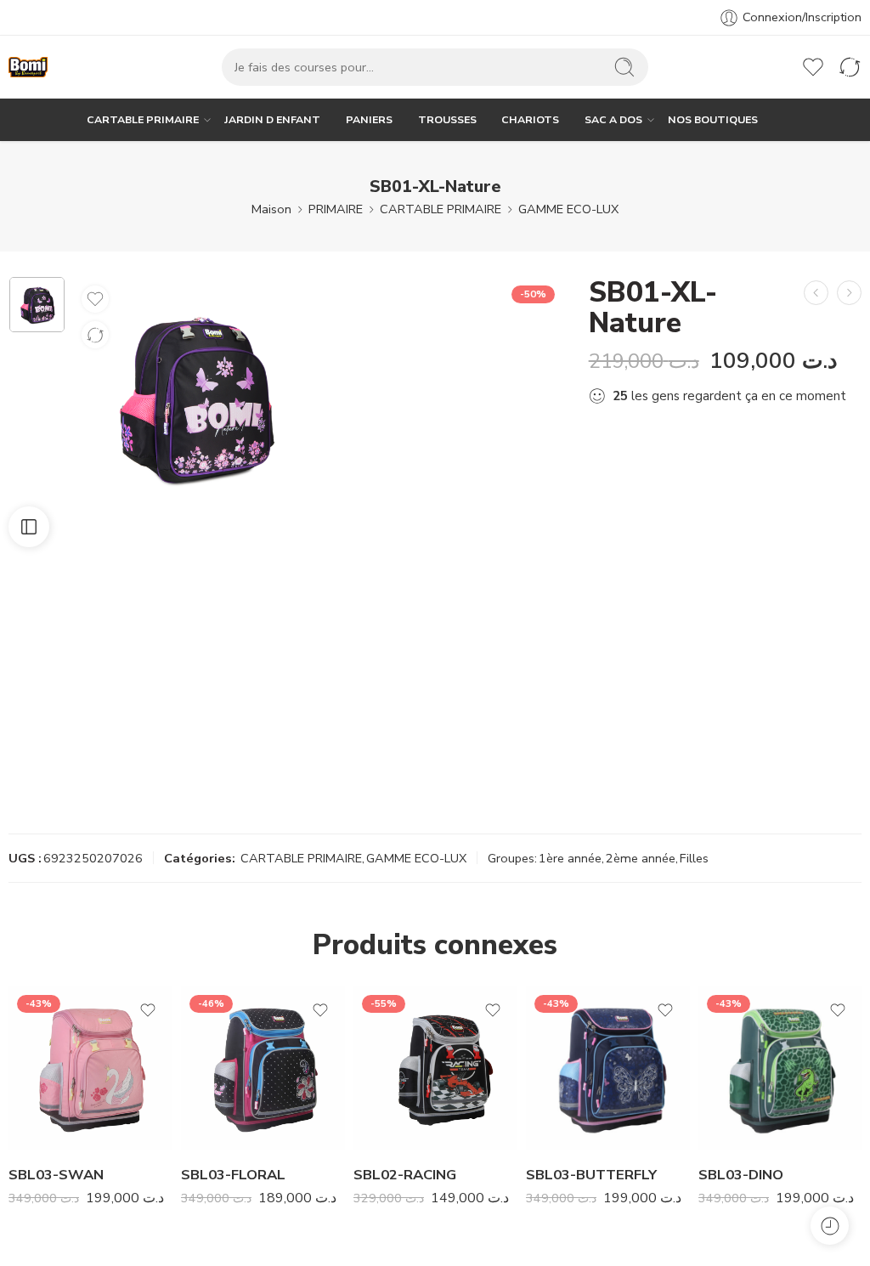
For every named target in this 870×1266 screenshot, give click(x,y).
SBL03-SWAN (56, 1174)
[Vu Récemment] (830, 1226)
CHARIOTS (530, 119)
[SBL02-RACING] (435, 1068)
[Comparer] (95, 334)
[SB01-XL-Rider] (816, 292)
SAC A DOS (613, 119)
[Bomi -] (28, 67)
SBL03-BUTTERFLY (591, 1174)
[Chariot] (776, 67)
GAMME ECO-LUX (568, 209)
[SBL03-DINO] (780, 1068)
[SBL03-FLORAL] (263, 1068)
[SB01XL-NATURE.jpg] (37, 304)
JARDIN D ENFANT (272, 119)
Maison (271, 209)
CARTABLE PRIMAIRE (143, 119)
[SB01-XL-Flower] (849, 292)
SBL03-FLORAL (233, 1174)
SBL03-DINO (740, 1174)
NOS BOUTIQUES (713, 119)
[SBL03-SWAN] (90, 1068)
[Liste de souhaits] (95, 299)
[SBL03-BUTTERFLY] (608, 1068)
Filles (694, 858)
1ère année (570, 858)
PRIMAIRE (335, 209)
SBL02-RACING (404, 1174)
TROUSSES (447, 119)
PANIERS (369, 119)
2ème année (640, 858)
